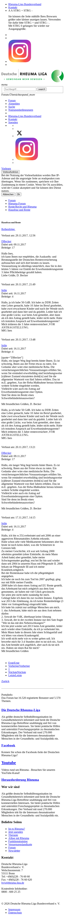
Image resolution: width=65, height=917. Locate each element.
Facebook (8, 745)
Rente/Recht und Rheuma (22, 206)
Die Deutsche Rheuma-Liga (20, 710)
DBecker (6, 241)
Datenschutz (15, 912)
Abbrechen (8, 194)
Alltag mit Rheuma (18, 838)
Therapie (13, 835)
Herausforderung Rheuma (20, 780)
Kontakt (12, 7)
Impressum (14, 909)
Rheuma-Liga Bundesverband (24, 4)
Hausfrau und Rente (19, 209)
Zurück (5, 681)
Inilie (4, 290)
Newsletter (14, 850)
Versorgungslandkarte (20, 844)
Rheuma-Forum (17, 203)
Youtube (8, 762)
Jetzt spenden (15, 831)
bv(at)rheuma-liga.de (12, 882)
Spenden (13, 122)
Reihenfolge (8, 229)
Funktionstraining (18, 841)
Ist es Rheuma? (16, 828)
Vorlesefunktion (10, 172)
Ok (18, 194)
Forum (12, 200)
